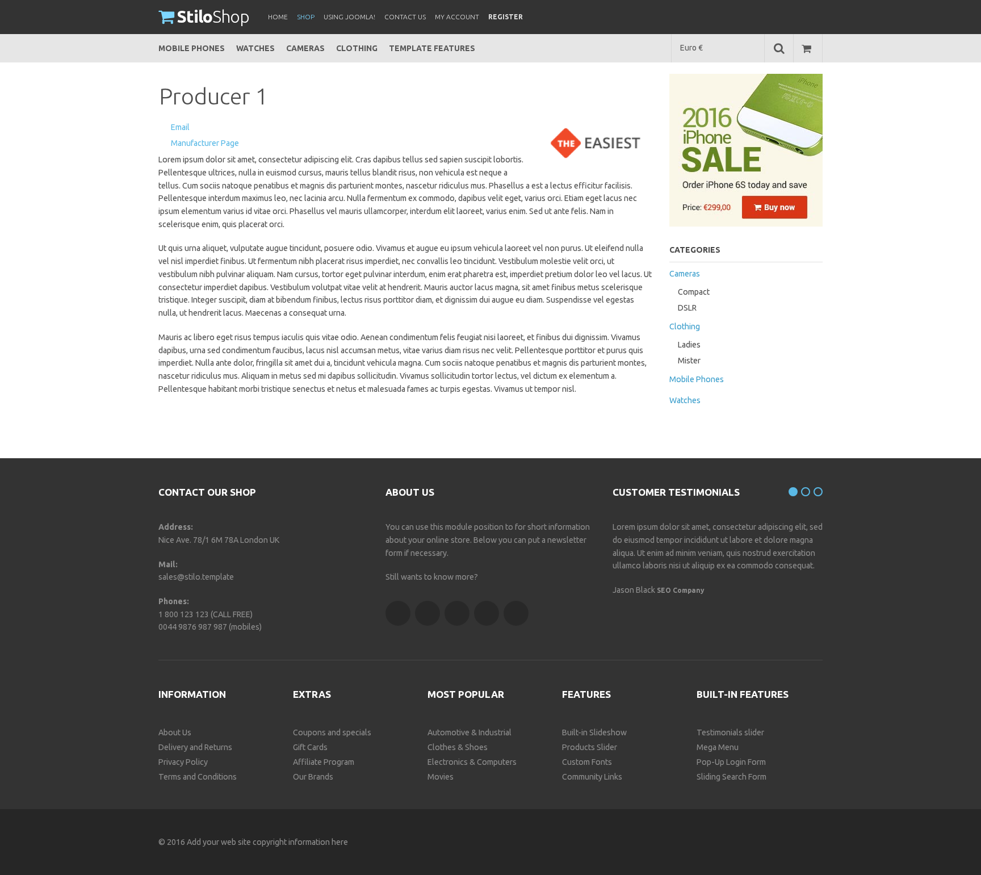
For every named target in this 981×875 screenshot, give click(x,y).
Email (180, 127)
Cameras (305, 48)
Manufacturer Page (205, 143)
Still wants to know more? (431, 576)
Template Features (432, 48)
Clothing (357, 48)
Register (505, 16)
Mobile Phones (191, 48)
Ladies (689, 344)
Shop (213, 16)
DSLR (687, 307)
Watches (255, 48)
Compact (694, 291)
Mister (689, 360)
